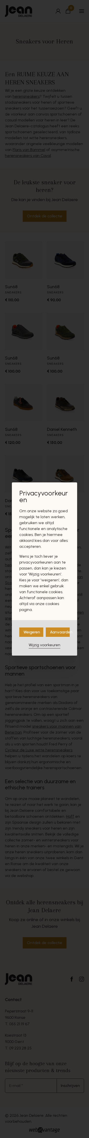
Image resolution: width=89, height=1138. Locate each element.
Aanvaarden (60, 632)
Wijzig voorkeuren (44, 645)
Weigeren (31, 632)
